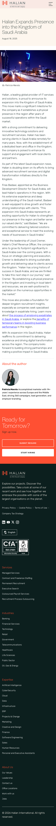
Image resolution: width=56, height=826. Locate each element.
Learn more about (27, 315)
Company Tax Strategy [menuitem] (13, 513)
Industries (8, 613)
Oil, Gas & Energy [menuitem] (10, 665)
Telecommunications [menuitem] (12, 644)
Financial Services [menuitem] (11, 624)
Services (7, 567)
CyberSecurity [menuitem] (9, 690)
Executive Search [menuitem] (10, 588)
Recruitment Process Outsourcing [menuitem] (18, 599)
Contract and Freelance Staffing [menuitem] (17, 578)
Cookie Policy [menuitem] (25, 508)
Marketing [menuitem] (6, 722)
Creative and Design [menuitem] (11, 727)
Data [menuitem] (4, 701)
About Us (7, 767)
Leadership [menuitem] (7, 778)
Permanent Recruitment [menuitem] (13, 583)
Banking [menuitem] (6, 618)
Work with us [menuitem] (8, 793)
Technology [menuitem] (7, 629)
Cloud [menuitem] (4, 695)
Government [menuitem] (8, 639)
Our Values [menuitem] (7, 772)
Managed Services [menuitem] (11, 573)
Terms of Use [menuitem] (41, 508)
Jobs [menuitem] (4, 799)
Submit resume (28, 443)
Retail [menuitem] (5, 634)
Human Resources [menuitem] (10, 748)
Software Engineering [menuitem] (12, 737)
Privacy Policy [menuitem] (9, 508)
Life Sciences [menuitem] (8, 655)
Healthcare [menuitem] (7, 650)
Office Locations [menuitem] (9, 788)
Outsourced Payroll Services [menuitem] (15, 594)
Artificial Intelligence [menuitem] (11, 685)
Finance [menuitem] (6, 732)
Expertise (7, 679)
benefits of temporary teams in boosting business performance (25, 323)
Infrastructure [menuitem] (8, 706)
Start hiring (28, 453)
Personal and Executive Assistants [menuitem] (18, 753)
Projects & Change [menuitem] (11, 716)
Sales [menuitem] (4, 742)
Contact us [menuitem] (7, 783)
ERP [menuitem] (4, 711)
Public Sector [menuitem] (8, 660)
